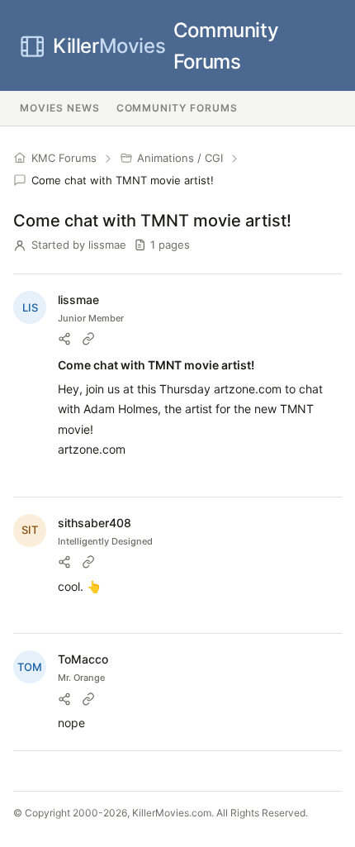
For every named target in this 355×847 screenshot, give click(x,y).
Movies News (60, 108)
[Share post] (64, 338)
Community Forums (165, 46)
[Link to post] (88, 338)
